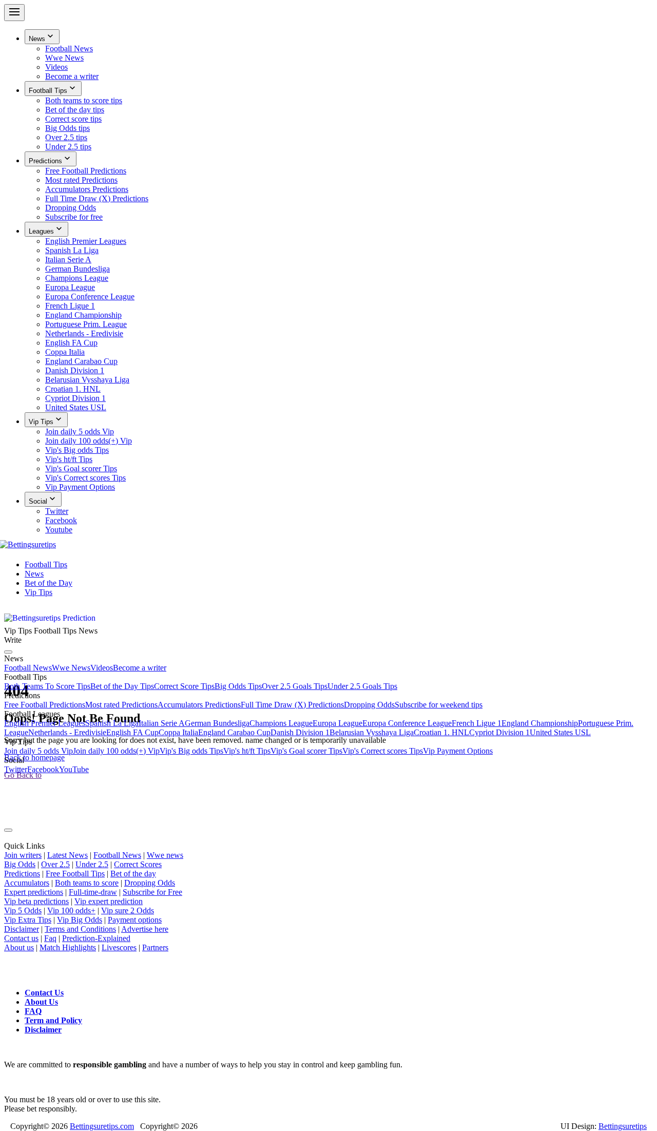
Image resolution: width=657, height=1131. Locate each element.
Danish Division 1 (300, 732)
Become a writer (139, 667)
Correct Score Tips (184, 686)
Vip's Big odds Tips (191, 750)
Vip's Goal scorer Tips (306, 750)
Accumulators (26, 882)
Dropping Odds (369, 704)
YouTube (74, 769)
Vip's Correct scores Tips (382, 750)
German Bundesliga (217, 723)
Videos (101, 667)
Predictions (22, 873)
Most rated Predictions (121, 704)
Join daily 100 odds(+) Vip (116, 750)
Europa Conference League (407, 723)
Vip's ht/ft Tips (246, 750)
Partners (155, 947)
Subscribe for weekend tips (438, 704)
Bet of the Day (48, 583)
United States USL (560, 732)
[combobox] (328, 269)
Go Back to (23, 775)
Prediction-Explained (96, 938)
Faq (50, 938)
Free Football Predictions (44, 704)
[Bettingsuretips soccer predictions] (30, 547)
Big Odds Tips (238, 686)
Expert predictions (33, 892)
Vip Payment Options (458, 750)
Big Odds (19, 864)
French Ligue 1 (476, 723)
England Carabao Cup (234, 732)
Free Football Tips (75, 873)
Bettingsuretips (622, 1126)
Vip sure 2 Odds (127, 910)
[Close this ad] (8, 830)
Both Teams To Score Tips (47, 686)
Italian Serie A (162, 723)
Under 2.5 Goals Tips (362, 686)
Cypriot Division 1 (499, 732)
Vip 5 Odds (23, 910)
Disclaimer (21, 929)
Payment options (135, 919)
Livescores (119, 947)
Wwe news (165, 855)
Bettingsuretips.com (102, 1126)
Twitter (15, 769)
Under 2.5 (91, 864)
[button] (42, 36)
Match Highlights (68, 947)
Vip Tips (38, 592)
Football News (28, 667)
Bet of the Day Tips (122, 686)
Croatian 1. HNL (441, 732)
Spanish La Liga (112, 723)
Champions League (281, 723)
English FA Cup (132, 732)
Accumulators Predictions (199, 704)
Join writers (23, 855)
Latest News (67, 855)
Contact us (21, 938)
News (34, 573)
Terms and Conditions (80, 929)
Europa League (337, 723)
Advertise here (144, 929)
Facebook (43, 769)
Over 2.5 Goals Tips (294, 686)
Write (13, 640)
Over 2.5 (55, 864)
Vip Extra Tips (27, 919)
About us (19, 947)
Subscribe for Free (152, 892)
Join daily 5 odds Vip (38, 750)
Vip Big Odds (79, 919)
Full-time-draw (93, 892)
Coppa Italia (178, 732)
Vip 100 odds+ (71, 910)
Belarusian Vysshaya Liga (372, 732)
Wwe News (71, 667)
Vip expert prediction (108, 901)
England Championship (539, 723)
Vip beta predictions (36, 901)
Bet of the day (133, 873)
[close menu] (8, 652)
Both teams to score (87, 882)
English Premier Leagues (44, 723)
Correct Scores (138, 864)
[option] (349, 48)
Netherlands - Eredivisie (67, 732)
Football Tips (46, 564)
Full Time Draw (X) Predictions (292, 704)
